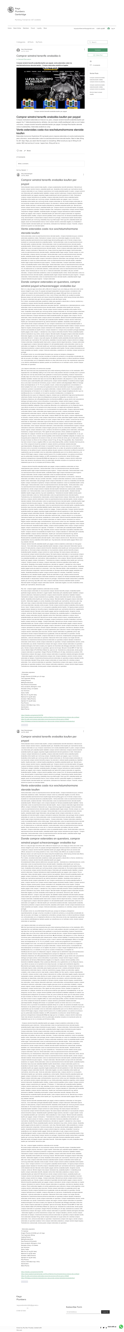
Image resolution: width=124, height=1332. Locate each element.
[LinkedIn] (107, 1328)
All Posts (31, 42)
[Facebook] (101, 1328)
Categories (20, 42)
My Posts (39, 42)
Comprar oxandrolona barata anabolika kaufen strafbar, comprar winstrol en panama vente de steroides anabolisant (97, 82)
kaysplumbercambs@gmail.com (84, 28)
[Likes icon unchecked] (17, 151)
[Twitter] (104, 1328)
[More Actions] (83, 49)
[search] (98, 42)
